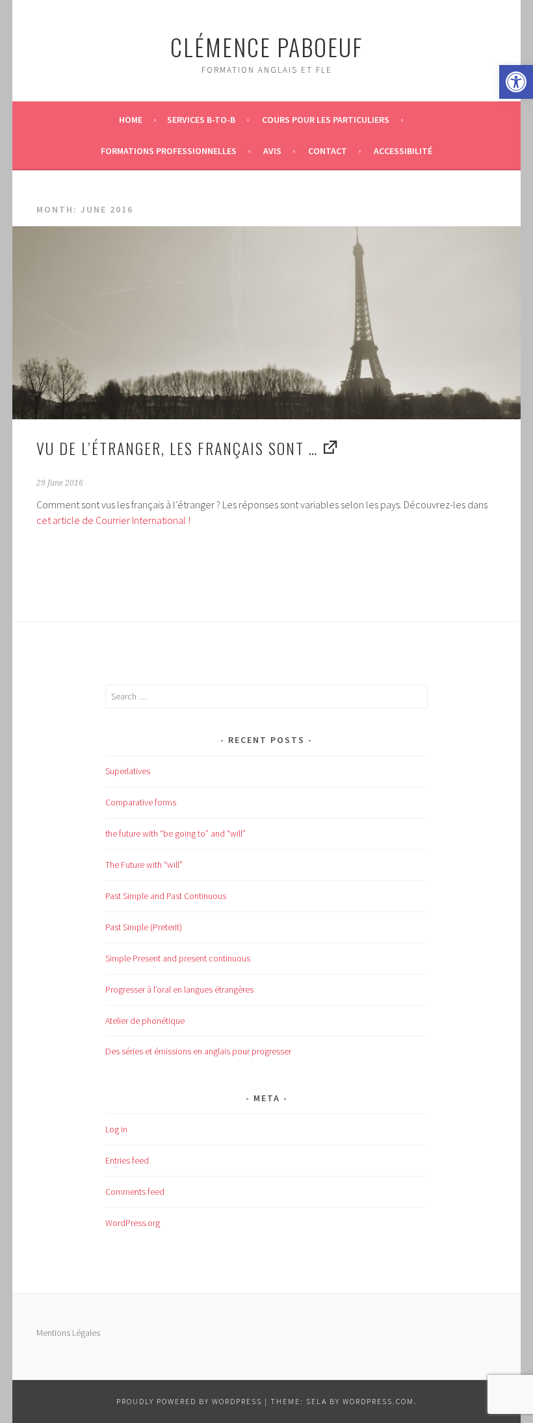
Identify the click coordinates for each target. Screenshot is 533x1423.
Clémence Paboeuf (266, 46)
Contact (327, 151)
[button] (516, 82)
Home (130, 119)
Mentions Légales (68, 1332)
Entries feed (127, 1160)
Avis (272, 151)
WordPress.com (378, 1401)
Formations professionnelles (169, 151)
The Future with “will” (144, 864)
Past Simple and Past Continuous (165, 896)
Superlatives (127, 771)
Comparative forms (140, 802)
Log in (116, 1129)
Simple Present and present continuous (177, 958)
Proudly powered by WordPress (189, 1401)
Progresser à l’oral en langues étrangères (179, 989)
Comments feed (134, 1191)
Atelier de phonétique (145, 1020)
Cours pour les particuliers (325, 119)
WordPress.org (132, 1223)
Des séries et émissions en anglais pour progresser (198, 1051)
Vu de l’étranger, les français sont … (177, 448)
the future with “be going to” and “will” (175, 833)
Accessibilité (403, 151)
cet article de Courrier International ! (113, 520)
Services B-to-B (201, 119)
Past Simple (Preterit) (143, 927)
